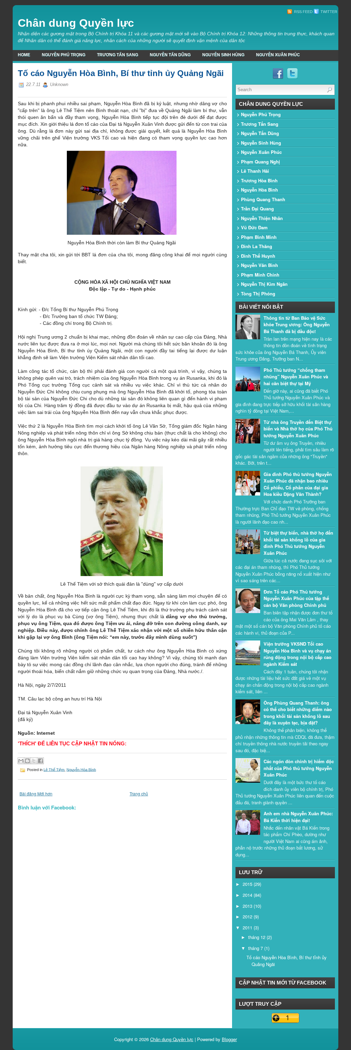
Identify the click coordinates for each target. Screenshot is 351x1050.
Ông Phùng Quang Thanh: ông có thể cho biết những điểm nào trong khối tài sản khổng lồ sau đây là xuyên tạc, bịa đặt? (298, 712)
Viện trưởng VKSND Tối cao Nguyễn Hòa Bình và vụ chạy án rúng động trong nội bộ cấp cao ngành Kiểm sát (297, 653)
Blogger (229, 1039)
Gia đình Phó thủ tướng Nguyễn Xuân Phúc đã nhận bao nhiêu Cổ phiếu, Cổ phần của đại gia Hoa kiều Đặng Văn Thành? (298, 484)
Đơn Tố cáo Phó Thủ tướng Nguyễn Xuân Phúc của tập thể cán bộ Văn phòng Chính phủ (296, 598)
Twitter (328, 12)
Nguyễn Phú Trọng (63, 54)
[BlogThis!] (27, 760)
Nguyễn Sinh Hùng (223, 54)
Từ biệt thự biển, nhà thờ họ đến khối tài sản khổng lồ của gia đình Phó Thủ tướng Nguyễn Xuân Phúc (298, 542)
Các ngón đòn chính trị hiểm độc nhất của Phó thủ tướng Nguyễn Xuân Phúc (299, 768)
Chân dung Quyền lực (76, 23)
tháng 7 (256, 948)
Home (24, 54)
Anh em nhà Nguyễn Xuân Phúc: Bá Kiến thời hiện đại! (298, 816)
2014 (248, 895)
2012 (248, 916)
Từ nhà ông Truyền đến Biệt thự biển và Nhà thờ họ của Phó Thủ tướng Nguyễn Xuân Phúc (298, 429)
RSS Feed (303, 12)
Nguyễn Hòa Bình (81, 769)
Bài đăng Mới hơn (36, 793)
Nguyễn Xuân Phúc (278, 54)
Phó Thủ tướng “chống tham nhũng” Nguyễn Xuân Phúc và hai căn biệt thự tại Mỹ (296, 377)
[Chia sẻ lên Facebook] (40, 760)
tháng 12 (257, 937)
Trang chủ (139, 793)
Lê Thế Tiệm (54, 769)
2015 (248, 884)
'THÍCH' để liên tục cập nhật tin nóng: (72, 743)
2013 (248, 906)
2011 (248, 927)
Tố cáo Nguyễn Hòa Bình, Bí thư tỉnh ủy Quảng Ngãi (121, 73)
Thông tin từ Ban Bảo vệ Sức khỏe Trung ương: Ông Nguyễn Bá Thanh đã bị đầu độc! (297, 324)
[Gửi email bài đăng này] (20, 760)
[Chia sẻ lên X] (34, 760)
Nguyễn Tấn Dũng (170, 54)
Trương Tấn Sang (117, 54)
